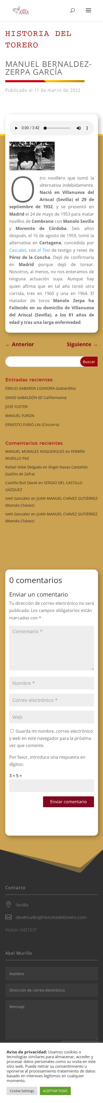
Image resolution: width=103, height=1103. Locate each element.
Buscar (89, 361)
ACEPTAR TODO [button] (55, 1090)
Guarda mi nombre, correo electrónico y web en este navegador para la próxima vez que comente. (51, 738)
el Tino (44, 250)
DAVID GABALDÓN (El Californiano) (35, 397)
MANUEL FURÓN (19, 415)
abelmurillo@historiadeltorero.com (51, 917)
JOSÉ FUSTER (16, 406)
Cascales (17, 250)
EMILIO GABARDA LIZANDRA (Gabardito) (40, 388)
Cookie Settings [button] (22, 1090)
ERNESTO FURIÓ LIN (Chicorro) (32, 424)
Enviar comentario (68, 802)
